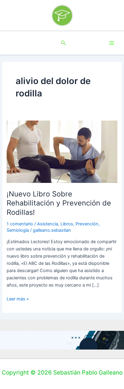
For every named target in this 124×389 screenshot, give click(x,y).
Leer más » (18, 298)
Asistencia (47, 224)
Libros (66, 224)
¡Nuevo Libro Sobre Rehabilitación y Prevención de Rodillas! (59, 203)
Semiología (18, 230)
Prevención (87, 224)
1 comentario (20, 224)
